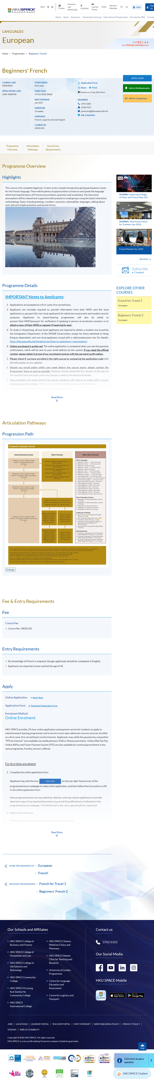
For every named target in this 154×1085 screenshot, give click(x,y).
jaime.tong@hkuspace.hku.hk (94, 111)
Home (5, 53)
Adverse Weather (113, 7)
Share (83, 87)
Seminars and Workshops (72, 7)
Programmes (18, 53)
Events (62, 8)
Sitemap (12, 1029)
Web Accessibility (30, 1029)
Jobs (10, 1024)
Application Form (89, 83)
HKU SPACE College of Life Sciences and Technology (22, 966)
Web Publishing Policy (106, 1024)
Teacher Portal (61, 1024)
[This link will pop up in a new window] (117, 995)
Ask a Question (87, 115)
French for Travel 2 (52, 884)
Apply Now (137, 78)
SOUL (104, 7)
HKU (42, 7)
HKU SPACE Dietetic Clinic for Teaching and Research (60, 959)
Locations (84, 8)
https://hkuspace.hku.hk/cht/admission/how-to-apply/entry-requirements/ (48, 341)
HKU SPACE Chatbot (135, 1073)
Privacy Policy (131, 1024)
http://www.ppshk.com (22, 836)
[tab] (57, 166)
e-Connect (140, 270)
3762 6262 (110, 942)
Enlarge (10, 569)
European (18, 40)
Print (94, 87)
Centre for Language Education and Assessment (59, 984)
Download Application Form (44, 706)
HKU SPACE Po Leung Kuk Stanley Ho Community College (21, 992)
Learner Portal (95, 8)
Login (138, 7)
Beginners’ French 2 (53, 891)
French (43, 873)
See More (144, 259)
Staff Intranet (82, 1024)
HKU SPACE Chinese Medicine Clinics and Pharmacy (60, 945)
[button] (126, 7)
